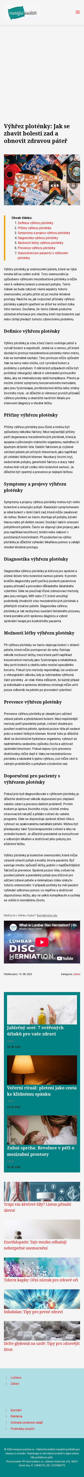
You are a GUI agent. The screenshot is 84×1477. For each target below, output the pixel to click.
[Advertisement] (42, 69)
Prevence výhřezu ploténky (36, 248)
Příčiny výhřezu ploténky (34, 228)
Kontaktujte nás (47, 915)
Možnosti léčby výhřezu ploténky (40, 243)
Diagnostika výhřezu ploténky (38, 238)
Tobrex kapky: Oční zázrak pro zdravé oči (41, 1280)
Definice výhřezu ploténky (35, 223)
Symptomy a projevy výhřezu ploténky (44, 233)
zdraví (76, 974)
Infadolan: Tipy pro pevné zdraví (33, 1311)
